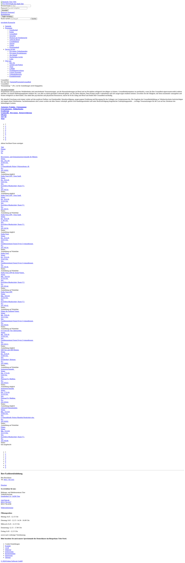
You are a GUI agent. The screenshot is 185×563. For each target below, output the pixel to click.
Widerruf (8, 550)
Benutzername (6, 6)
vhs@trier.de (5, 500)
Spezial (11, 43)
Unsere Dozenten (15, 72)
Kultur (11, 32)
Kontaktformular (15, 76)
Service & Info (10, 49)
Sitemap (8, 557)
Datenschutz (9, 552)
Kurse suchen (5, 19)
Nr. (2, 153)
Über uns (8, 61)
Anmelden (5, 10)
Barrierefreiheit (10, 554)
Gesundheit (13, 34)
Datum (3, 149)
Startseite (8, 26)
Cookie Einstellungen (12, 544)
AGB (7, 548)
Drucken (4, 485)
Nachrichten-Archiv (16, 57)
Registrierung (5, 14)
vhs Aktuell (13, 55)
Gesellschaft (13, 30)
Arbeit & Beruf (14, 40)
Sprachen (12, 36)
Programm (8, 28)
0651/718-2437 (6, 502)
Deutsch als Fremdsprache (18, 38)
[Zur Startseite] (8, 2)
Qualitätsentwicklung (16, 70)
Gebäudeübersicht (15, 74)
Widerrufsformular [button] (7, 508)
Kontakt (8, 546)
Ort (2, 151)
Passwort (4, 8)
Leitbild (12, 69)
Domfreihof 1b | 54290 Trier (10, 496)
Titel (2, 147)
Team (11, 67)
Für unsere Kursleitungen (18, 53)
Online (11, 45)
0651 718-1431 (9, 480)
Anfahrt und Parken (16, 65)
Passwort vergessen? (8, 12)
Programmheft (14, 47)
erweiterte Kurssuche (8, 22)
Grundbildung (14, 41)
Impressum (9, 555)
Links (11, 59)
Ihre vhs (12, 63)
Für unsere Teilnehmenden (18, 51)
